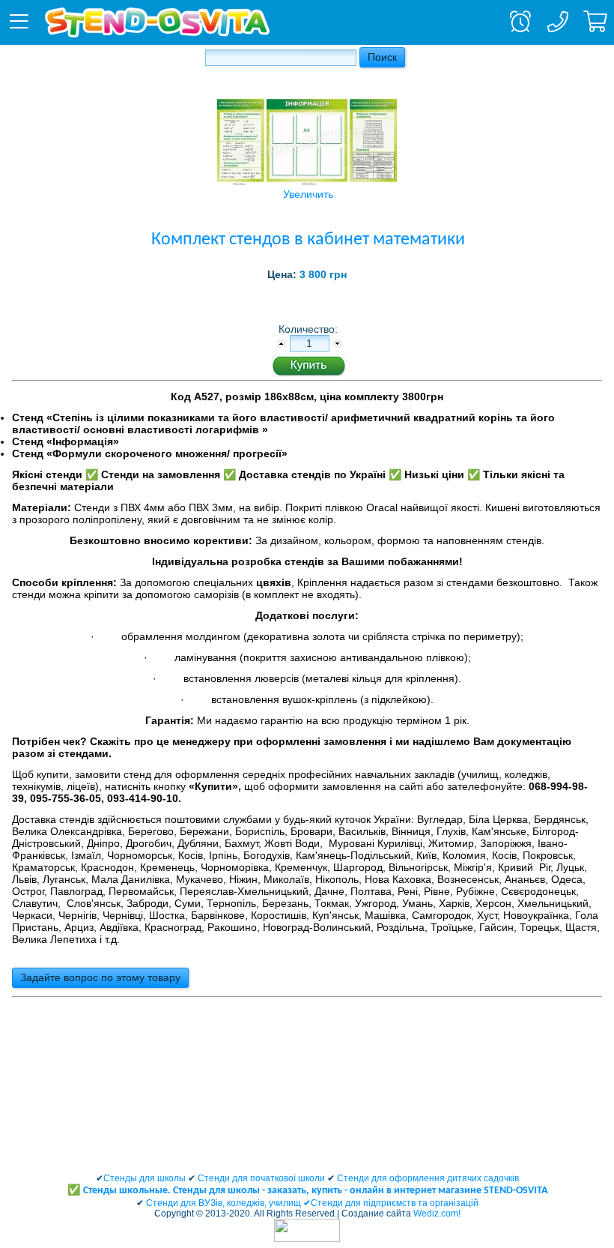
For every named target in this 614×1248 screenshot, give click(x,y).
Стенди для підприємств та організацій (394, 1203)
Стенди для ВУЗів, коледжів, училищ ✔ (228, 1203)
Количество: (310, 329)
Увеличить (308, 194)
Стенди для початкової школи (261, 1178)
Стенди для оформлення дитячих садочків (428, 1178)
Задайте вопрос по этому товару (100, 977)
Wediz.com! (436, 1213)
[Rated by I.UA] (307, 1239)
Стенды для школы (144, 1178)
